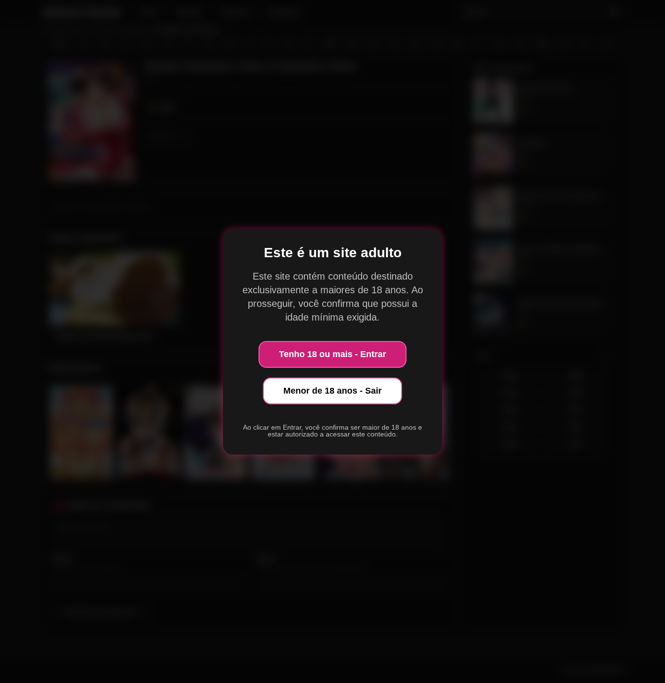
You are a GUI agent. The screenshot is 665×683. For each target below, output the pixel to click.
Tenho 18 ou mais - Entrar (332, 354)
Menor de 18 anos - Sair (332, 391)
